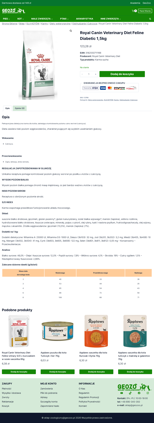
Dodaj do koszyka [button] (19, 372)
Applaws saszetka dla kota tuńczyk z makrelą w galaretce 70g (134, 355)
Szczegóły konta (48, 401)
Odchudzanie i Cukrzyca (128, 100)
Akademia (135, 3)
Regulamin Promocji (89, 397)
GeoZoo (147, 3)
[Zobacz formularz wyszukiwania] (150, 19)
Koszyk (5, 406)
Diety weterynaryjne (95, 100)
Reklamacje (7, 401)
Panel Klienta (145, 11)
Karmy (116, 100)
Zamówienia (46, 388)
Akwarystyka (84, 18)
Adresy (44, 397)
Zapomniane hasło (49, 406)
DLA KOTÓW (108, 100)
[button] (71, 31)
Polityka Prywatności (89, 401)
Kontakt (83, 406)
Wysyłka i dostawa (11, 393)
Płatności (6, 388)
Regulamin (84, 393)
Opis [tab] (7, 108)
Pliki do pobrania (48, 393)
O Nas (82, 388)
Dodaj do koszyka (122, 74)
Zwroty (5, 397)
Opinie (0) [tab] (20, 108)
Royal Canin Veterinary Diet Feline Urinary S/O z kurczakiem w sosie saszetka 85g (18, 355)
